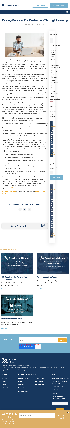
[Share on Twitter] (24, 209)
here (12, 188)
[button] (67, 412)
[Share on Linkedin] (29, 209)
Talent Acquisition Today (47, 277)
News (26, 277)
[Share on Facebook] (20, 209)
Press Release (6, 279)
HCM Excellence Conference (12, 277)
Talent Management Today (11, 318)
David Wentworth (9, 191)
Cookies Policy (39, 378)
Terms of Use (39, 384)
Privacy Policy (39, 381)
